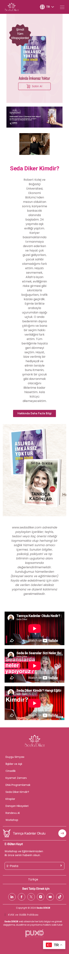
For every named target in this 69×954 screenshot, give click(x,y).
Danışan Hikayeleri (17, 806)
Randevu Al (13, 813)
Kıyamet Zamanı (16, 778)
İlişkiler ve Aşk (14, 764)
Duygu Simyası (15, 757)
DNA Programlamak (18, 785)
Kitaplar (10, 799)
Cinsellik (11, 771)
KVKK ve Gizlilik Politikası (23, 915)
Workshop (12, 820)
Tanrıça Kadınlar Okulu (29, 833)
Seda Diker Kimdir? (17, 792)
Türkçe (33, 879)
